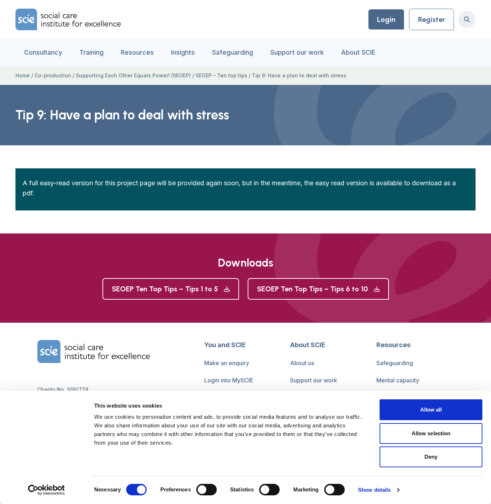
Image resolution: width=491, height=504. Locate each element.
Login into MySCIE (228, 380)
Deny (431, 457)
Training (91, 52)
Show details (374, 490)
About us (302, 363)
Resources (137, 52)
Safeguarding (232, 52)
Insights (183, 52)
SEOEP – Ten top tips (221, 75)
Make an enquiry (226, 363)
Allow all (431, 410)
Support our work (297, 52)
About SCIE (358, 52)
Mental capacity (397, 380)
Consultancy (43, 52)
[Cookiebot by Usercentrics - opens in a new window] (46, 490)
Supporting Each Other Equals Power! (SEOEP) (133, 75)
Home (22, 75)
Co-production (53, 75)
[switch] (206, 489)
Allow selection (431, 433)
